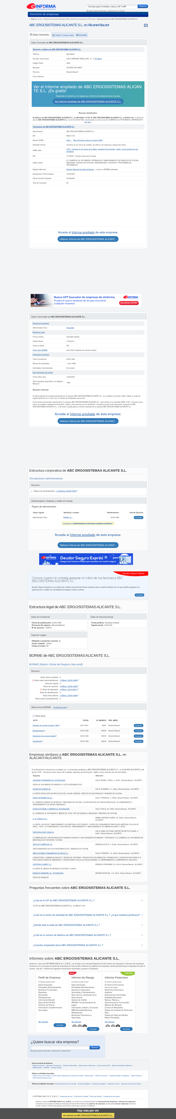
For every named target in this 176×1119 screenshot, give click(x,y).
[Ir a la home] (41, 5)
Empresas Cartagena (99, 1084)
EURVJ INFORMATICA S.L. (43, 798)
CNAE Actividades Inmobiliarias (119, 1076)
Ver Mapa (98, 59)
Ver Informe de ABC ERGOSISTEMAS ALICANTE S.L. (88, 1115)
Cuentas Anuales (56, 1067)
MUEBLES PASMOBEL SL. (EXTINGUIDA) (48, 873)
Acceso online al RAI (103, 1065)
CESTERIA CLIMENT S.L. (42, 864)
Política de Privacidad (81, 1096)
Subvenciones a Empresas (86, 1065)
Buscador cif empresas (54, 1065)
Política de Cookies (96, 1096)
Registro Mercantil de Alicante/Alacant (80, 169)
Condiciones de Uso (66, 1096)
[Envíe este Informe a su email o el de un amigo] (146, 25)
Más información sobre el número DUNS (88, 140)
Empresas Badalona (84, 1084)
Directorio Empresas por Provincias (83, 19)
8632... (69, 140)
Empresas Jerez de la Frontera (131, 1084)
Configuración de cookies (111, 1096)
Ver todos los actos (59, 707)
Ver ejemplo (43, 1021)
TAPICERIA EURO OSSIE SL (43, 832)
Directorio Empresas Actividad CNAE (56, 19)
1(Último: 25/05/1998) (69, 680)
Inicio (40, 19)
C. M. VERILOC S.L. (40, 819)
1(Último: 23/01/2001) (69, 689)
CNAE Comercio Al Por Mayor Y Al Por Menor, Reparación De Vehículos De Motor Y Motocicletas (62, 1076)
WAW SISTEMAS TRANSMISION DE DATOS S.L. (51, 853)
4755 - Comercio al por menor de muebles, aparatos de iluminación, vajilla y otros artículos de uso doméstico (102, 150)
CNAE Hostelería (136, 1076)
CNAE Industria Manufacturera (42, 1078)
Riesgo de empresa (38, 1065)
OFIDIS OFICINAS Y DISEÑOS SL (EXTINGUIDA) (51, 809)
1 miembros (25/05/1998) (66, 491)
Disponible (70, 328)
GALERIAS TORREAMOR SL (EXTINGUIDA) (49, 780)
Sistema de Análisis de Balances (122, 1065)
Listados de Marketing (70, 1065)
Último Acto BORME (40, 350)
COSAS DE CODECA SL (42, 789)
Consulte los (87, 523)
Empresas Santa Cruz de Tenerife (65, 1084)
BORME (46, 1067)
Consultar (59, 1025)
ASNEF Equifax (37, 1067)
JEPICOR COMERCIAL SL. (43, 844)
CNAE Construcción (101, 1076)
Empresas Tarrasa (113, 1084)
